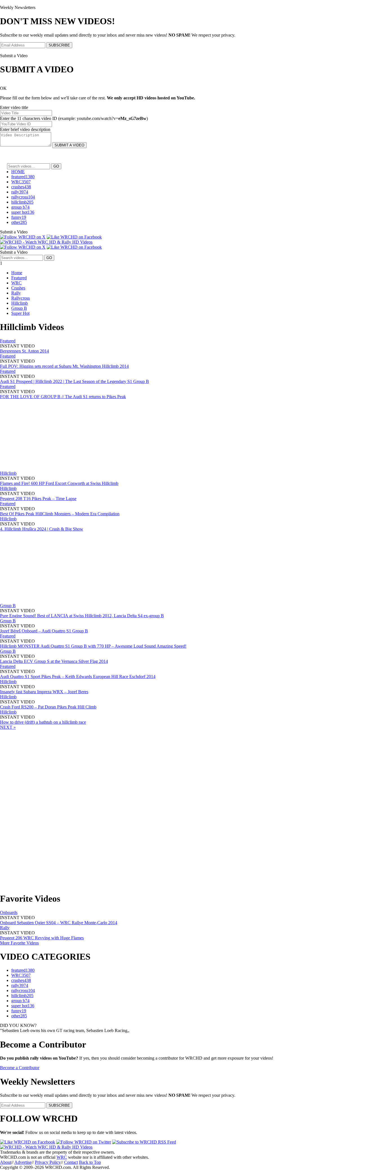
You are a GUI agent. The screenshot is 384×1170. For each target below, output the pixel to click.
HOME (18, 171)
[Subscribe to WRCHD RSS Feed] (144, 1142)
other (19, 222)
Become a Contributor (19, 1067)
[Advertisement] (42, 434)
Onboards (8, 912)
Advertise (22, 1162)
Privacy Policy (48, 1162)
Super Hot (20, 313)
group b (20, 207)
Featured (19, 277)
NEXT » (8, 727)
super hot (22, 212)
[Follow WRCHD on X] (23, 237)
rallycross (23, 197)
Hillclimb (19, 303)
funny (18, 217)
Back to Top (90, 1162)
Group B (19, 308)
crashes (21, 186)
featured (23, 176)
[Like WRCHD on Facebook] (74, 237)
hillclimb (22, 202)
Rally (16, 293)
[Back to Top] (46, 1147)
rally (19, 192)
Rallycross (20, 298)
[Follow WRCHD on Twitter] (83, 1142)
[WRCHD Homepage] (46, 242)
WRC (21, 181)
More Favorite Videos (19, 943)
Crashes (18, 288)
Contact (71, 1162)
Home (16, 272)
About (5, 1162)
